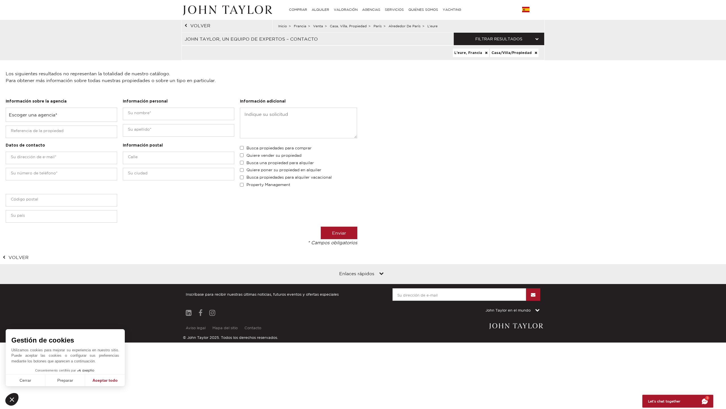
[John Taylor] (227, 9)
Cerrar (25, 380)
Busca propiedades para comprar (279, 148)
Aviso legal (196, 328)
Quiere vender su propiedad (273, 155)
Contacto (252, 328)
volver (200, 25)
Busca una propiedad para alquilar (280, 162)
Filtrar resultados (498, 39)
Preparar (65, 380)
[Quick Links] (381, 274)
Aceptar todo (105, 380)
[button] (12, 399)
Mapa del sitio (225, 328)
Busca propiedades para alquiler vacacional (289, 177)
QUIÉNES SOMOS (423, 9)
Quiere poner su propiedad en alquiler (283, 170)
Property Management (268, 184)
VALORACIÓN (346, 9)
